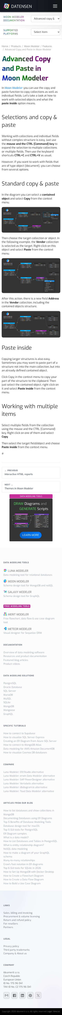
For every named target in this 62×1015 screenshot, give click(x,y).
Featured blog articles (15, 660)
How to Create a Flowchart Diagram (23, 875)
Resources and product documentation (25, 656)
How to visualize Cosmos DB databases (25, 752)
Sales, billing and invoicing (17, 913)
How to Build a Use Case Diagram (21, 883)
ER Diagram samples (15, 833)
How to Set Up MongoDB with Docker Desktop (28, 871)
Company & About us (15, 953)
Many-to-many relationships (19, 860)
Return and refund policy (17, 920)
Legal (49, 1011)
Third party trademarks (16, 950)
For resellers (10, 923)
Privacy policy (11, 946)
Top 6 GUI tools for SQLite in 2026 (22, 868)
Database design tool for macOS (21, 826)
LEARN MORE (30, 535)
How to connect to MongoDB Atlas (22, 744)
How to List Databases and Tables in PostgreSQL (30, 841)
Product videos (11, 664)
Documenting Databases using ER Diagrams (27, 818)
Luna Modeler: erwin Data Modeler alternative (29, 775)
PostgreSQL (9, 683)
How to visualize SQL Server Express (23, 737)
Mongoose (9, 710)
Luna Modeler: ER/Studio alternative (23, 772)
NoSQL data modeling (15, 849)
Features (47, 46)
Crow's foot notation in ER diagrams (23, 864)
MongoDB (8, 706)
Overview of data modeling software (23, 652)
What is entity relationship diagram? (23, 845)
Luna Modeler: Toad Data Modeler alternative (28, 791)
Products (16, 46)
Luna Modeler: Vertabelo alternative (23, 783)
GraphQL (8, 714)
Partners (8, 927)
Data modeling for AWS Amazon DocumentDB (28, 748)
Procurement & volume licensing (21, 916)
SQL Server (9, 691)
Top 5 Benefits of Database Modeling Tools (27, 822)
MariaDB (8, 695)
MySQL (7, 698)
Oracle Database (12, 687)
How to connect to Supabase (19, 733)
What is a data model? (16, 837)
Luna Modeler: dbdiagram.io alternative (25, 787)
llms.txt (56, 1011)
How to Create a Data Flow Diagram (23, 879)
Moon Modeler (32, 46)
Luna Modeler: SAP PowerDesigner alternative (29, 779)
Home (5, 46)
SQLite (7, 702)
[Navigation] (55, 6)
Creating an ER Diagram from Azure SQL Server (30, 741)
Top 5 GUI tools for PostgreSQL (20, 829)
